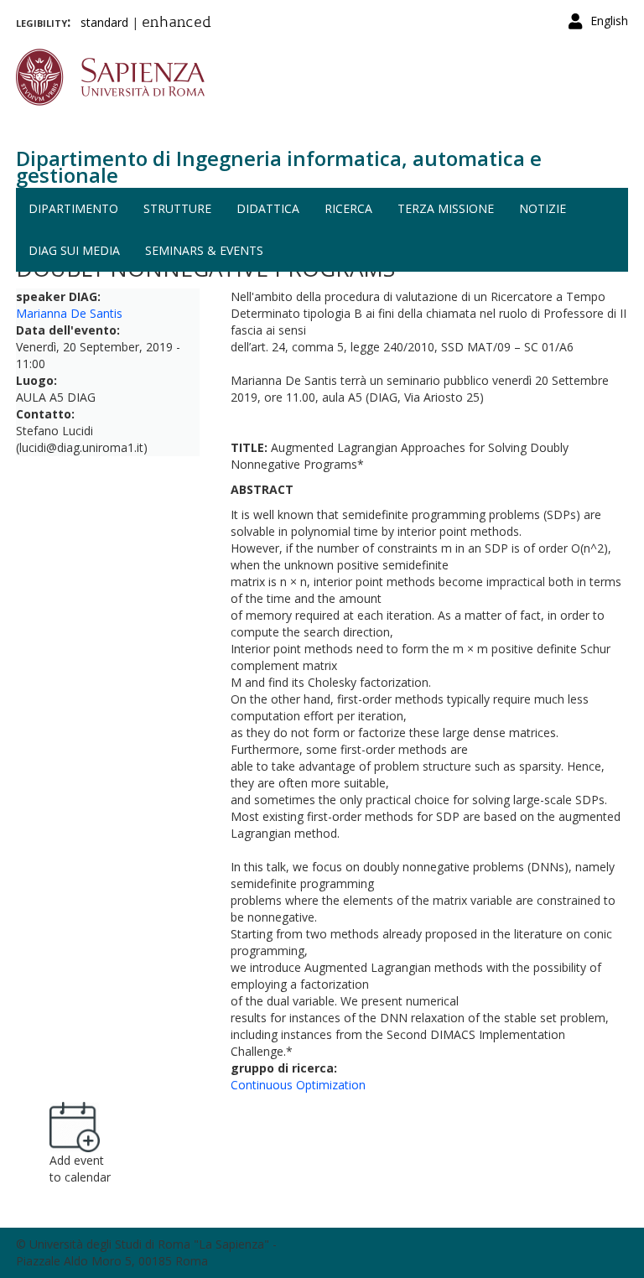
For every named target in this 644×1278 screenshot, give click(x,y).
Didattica (267, 208)
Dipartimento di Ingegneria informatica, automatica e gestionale (279, 166)
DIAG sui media (74, 250)
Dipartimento (73, 208)
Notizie (542, 208)
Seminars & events (204, 250)
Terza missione (445, 208)
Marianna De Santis (69, 313)
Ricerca (348, 208)
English (609, 21)
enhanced (176, 23)
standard (104, 22)
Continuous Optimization (298, 1085)
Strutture (177, 208)
